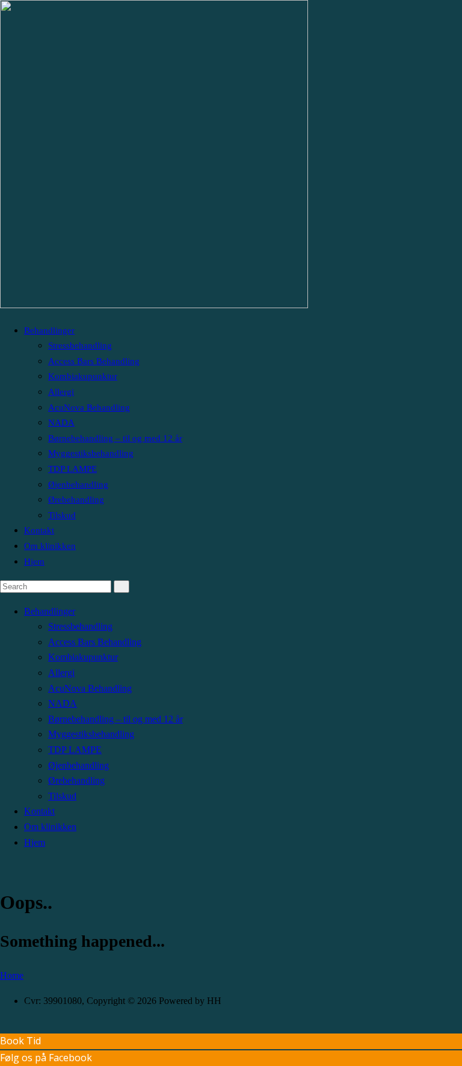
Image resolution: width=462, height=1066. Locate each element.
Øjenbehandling (78, 484)
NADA (61, 422)
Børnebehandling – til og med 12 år (115, 438)
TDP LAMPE (72, 469)
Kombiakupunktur (82, 376)
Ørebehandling (76, 499)
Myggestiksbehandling (91, 453)
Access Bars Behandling (94, 361)
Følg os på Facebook (46, 1057)
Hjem (34, 561)
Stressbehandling (80, 345)
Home (11, 975)
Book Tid (20, 1040)
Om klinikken (50, 546)
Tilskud (62, 515)
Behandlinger (49, 330)
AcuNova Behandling (89, 407)
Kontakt (39, 530)
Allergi (61, 392)
